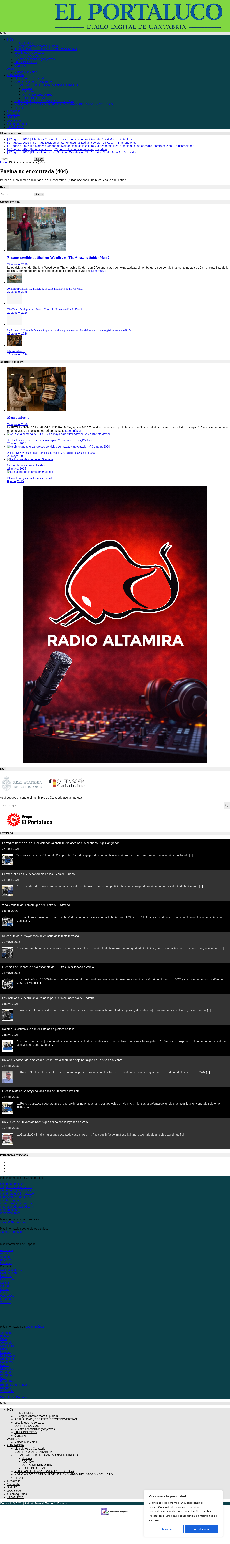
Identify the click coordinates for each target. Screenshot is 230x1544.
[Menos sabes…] (14, 345)
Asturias (5, 1256)
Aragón (4, 1253)
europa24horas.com (13, 1222)
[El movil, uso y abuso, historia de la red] (30, 471)
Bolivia (4, 1336)
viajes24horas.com (12, 1231)
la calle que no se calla (29, 52)
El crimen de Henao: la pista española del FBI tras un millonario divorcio (48, 967)
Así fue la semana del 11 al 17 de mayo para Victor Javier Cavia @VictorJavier (52, 440)
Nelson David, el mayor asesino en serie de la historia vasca (40, 936)
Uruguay (5, 1388)
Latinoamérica (35, 1326)
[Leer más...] (98, 270)
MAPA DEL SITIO (25, 62)
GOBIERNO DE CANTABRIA (33, 81)
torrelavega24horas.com (15, 1196)
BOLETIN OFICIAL (34, 98)
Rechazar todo (166, 1529)
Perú (3, 1378)
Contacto (20, 65)
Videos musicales (25, 72)
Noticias (27, 88)
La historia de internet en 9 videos (26, 465)
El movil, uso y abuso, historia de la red (29, 478)
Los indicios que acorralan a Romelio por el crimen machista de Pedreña (48, 998)
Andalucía (6, 1250)
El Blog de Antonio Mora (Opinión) (36, 46)
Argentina (6, 1332)
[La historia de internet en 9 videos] (30, 459)
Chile (3, 1339)
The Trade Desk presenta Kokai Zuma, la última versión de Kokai (44, 309)
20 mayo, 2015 (16, 443)
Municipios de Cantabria (29, 78)
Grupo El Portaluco (57, 1503)
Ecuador (5, 1352)
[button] (4, 33)
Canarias (6, 1263)
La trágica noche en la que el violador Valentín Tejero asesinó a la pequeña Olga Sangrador (60, 843)
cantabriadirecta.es (12, 1183)
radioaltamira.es (10, 1213)
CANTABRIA (15, 75)
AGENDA (13, 68)
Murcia (4, 1289)
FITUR (18, 107)
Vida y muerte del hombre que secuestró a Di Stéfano (36, 905)
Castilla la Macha (11, 1269)
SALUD (12, 117)
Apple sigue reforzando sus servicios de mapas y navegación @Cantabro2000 (51, 452)
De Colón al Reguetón (14, 1397)
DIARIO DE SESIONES (37, 94)
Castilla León (8, 1272)
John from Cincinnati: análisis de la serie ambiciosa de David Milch (45, 288)
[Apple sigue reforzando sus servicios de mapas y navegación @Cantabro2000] (58, 446)
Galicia (4, 1282)
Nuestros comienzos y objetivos (34, 59)
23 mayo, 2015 (16, 456)
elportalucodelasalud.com (16, 1206)
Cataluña (6, 1276)
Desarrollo (13, 110)
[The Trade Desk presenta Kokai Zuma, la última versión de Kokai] (14, 303)
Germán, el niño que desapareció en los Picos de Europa (38, 874)
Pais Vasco (7, 1295)
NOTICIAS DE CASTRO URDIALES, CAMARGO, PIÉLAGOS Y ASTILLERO (63, 104)
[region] (183, 1513)
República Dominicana (14, 1384)
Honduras (6, 1362)
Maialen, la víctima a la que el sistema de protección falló (38, 1029)
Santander (13, 114)
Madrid (4, 1285)
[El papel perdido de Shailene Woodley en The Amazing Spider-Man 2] (36, 250)
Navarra (5, 1292)
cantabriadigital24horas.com (18, 1193)
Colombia (6, 1342)
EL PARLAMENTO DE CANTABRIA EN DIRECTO (46, 85)
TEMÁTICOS (15, 127)
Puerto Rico (7, 1381)
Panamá (5, 1371)
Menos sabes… (16, 351)
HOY (10, 39)
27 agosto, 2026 (17, 264)
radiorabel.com (9, 1209)
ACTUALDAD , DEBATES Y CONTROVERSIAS (45, 49)
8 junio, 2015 (15, 481)
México (4, 1365)
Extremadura (8, 1279)
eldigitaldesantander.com (16, 1187)
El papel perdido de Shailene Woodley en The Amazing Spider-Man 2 (58, 257)
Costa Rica (7, 1345)
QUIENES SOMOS (26, 55)
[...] (191, 855)
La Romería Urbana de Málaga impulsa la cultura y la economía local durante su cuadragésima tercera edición (69, 330)
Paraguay (6, 1375)
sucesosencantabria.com (16, 1203)
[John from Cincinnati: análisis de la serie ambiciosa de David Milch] (14, 282)
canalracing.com (10, 1200)
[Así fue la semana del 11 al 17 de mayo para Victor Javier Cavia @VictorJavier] (58, 434)
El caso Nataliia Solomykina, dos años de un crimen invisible (41, 1091)
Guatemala (7, 1358)
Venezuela (7, 1391)
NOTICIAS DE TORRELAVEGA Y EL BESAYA (44, 101)
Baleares (6, 1260)
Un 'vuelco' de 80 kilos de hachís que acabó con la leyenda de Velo (45, 1122)
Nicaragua (6, 1368)
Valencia (5, 1302)
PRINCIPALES (24, 42)
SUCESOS (14, 120)
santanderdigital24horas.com (18, 1190)
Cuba (3, 1349)
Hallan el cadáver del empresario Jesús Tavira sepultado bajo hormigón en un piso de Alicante (62, 1060)
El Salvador (7, 1355)
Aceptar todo (201, 1529)
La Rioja (5, 1298)
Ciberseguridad (17, 123)
